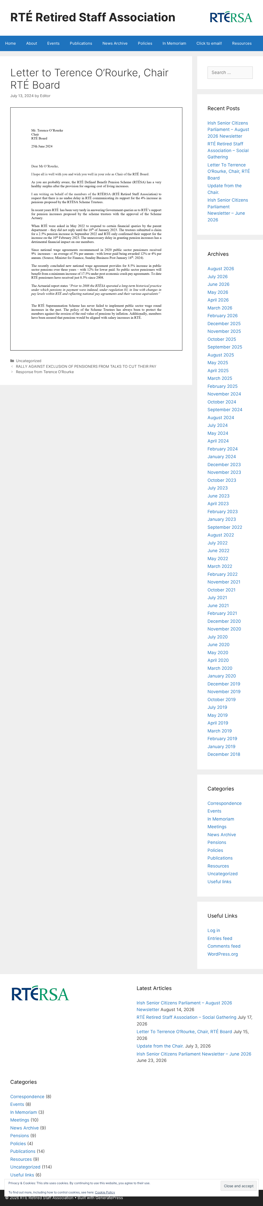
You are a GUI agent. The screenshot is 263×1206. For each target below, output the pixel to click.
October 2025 (222, 339)
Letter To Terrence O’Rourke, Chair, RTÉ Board (229, 171)
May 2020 (218, 652)
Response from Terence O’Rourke (45, 372)
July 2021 (217, 597)
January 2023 (222, 519)
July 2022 (218, 542)
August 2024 (221, 417)
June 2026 (219, 284)
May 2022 (218, 558)
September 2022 (225, 527)
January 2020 (222, 676)
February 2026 (223, 315)
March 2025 (220, 378)
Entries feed (220, 938)
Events (53, 43)
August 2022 (221, 535)
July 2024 (218, 425)
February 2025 (223, 386)
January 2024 (222, 456)
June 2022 (218, 550)
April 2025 (218, 370)
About (31, 43)
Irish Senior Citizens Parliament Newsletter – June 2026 (194, 1054)
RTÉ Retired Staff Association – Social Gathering (228, 150)
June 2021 (218, 605)
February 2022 (223, 574)
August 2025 (221, 354)
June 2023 (219, 495)
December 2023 (224, 464)
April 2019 (218, 723)
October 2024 (222, 401)
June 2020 (219, 644)
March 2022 (220, 566)
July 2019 (217, 707)
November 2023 (224, 472)
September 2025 (225, 347)
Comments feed (224, 946)
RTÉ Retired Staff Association (92, 17)
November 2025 (224, 331)
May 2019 (218, 715)
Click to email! (209, 43)
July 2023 (218, 488)
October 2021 (222, 589)
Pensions (217, 842)
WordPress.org (223, 954)
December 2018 (224, 754)
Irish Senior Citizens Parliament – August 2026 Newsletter (228, 129)
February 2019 (222, 738)
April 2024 (218, 441)
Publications (81, 43)
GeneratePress (109, 1197)
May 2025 (218, 362)
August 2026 (221, 268)
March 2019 (220, 730)
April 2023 (218, 503)
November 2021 (224, 582)
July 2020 (218, 636)
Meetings (217, 826)
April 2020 (218, 660)
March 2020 (220, 668)
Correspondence (225, 803)
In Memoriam (174, 43)
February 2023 (223, 511)
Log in (214, 930)
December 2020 (224, 621)
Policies (145, 43)
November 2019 (224, 691)
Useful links (219, 881)
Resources (242, 43)
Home (10, 43)
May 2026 (218, 292)
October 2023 (222, 480)
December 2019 (224, 683)
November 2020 (224, 629)
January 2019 (222, 746)
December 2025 (224, 323)
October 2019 (222, 699)
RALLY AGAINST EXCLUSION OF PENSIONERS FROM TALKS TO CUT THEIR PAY (86, 366)
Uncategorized (28, 361)
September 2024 (225, 409)
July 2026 (218, 276)
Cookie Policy (105, 1192)
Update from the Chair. (160, 1046)
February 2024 (223, 448)
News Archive (115, 43)
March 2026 (220, 307)
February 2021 (222, 613)
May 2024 (218, 433)
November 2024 (224, 394)
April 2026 (218, 300)
